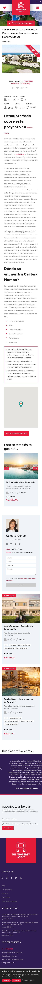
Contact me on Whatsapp (13, 88)
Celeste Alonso (11, 956)
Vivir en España (7, 890)
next (35, 468)
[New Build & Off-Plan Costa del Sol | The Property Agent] (21, 14)
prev (6, 468)
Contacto (5, 893)
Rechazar (16, 980)
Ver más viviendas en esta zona (16, 433)
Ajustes (26, 980)
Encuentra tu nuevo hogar (22, 23)
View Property (21, 473)
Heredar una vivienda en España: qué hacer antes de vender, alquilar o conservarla (20, 923)
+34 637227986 (7, 949)
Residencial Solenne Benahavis (20, 482)
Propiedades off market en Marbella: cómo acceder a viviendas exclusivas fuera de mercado (20, 915)
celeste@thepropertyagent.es (22, 552)
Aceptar (6, 980)
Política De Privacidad (9, 901)
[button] (23, 407)
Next (38, 59)
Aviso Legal (6, 897)
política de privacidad (31, 824)
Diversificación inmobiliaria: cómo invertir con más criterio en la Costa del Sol (19, 932)
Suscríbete (8, 828)
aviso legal (23, 578)
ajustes (18, 977)
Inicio (3, 886)
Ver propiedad (21, 617)
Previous (3, 59)
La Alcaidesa (20, 154)
